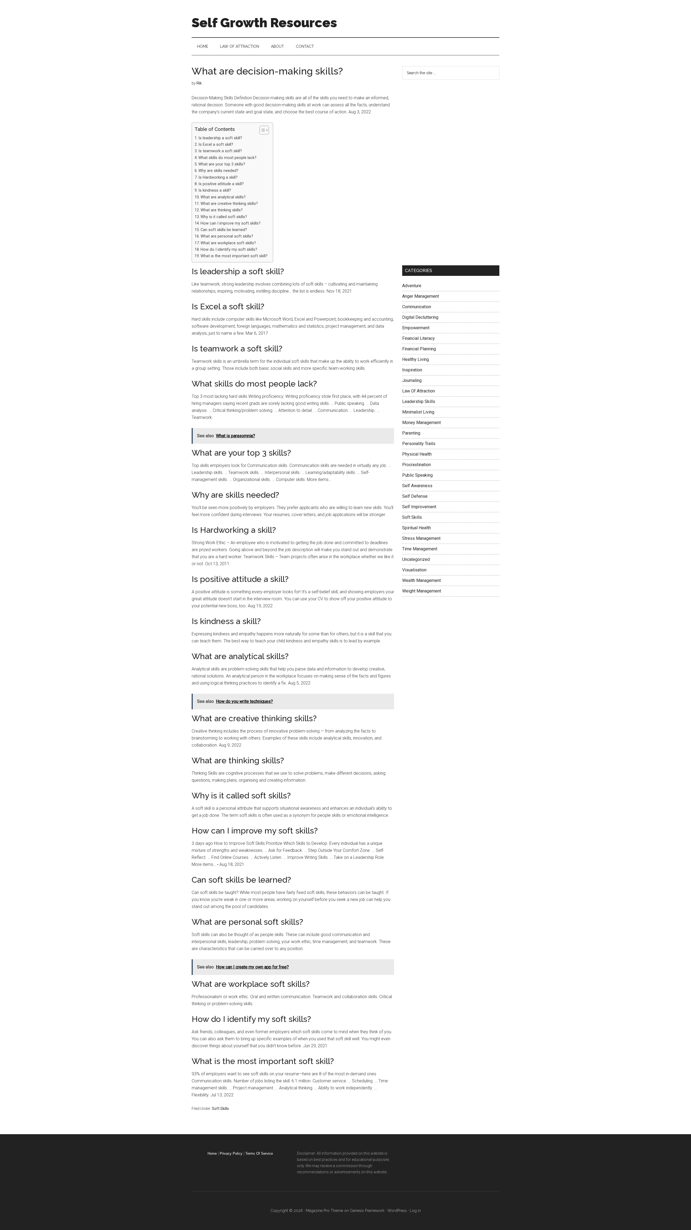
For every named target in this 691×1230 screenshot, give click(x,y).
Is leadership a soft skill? (220, 138)
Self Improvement (419, 506)
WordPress (397, 1210)
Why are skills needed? (218, 170)
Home (212, 1153)
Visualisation (414, 569)
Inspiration (412, 369)
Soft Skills (220, 1108)
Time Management (419, 548)
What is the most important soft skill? (234, 256)
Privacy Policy (231, 1153)
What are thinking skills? (222, 210)
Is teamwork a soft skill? (220, 151)
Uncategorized (416, 559)
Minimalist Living (418, 412)
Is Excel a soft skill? (215, 144)
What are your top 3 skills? (221, 164)
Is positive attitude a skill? (221, 184)
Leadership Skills (418, 401)
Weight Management (421, 591)
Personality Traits (418, 443)
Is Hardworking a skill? (218, 177)
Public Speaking (417, 475)
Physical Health (417, 454)
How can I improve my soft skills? (230, 223)
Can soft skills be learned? (224, 230)
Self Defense (415, 496)
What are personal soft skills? (227, 236)
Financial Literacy (418, 338)
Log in (415, 1210)
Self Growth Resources (264, 22)
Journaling (412, 380)
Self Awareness (417, 485)
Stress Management (421, 538)
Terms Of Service (259, 1153)
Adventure (411, 285)
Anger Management (420, 296)
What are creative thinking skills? (229, 203)
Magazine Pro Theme (324, 1210)
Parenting (411, 433)
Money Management (421, 422)
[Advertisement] (442, 171)
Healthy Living (415, 359)
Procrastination (416, 464)
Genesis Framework (367, 1210)
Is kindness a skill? (214, 190)
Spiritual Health (416, 527)
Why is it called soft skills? (224, 217)
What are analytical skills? (223, 197)
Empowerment (415, 327)
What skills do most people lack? (227, 157)
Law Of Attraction (418, 391)
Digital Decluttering (420, 317)
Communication (416, 306)
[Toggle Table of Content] (261, 130)
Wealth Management (421, 580)
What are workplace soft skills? (228, 243)
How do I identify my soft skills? (229, 249)
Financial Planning (419, 348)
